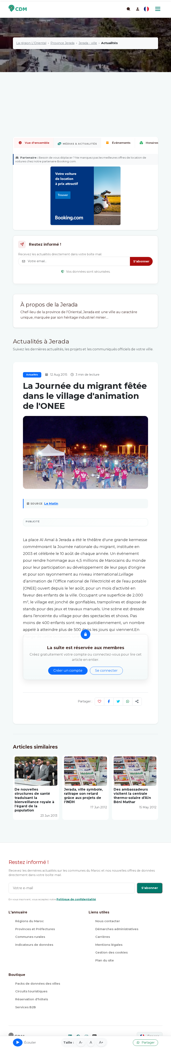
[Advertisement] (85, 91)
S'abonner (141, 261)
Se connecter (106, 671)
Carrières (102, 937)
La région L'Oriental (31, 43)
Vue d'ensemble (37, 142)
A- (81, 1042)
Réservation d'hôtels (31, 999)
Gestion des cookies (111, 952)
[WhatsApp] (127, 702)
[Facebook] (109, 702)
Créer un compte (67, 671)
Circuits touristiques (31, 991)
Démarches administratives (116, 929)
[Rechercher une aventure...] (128, 9)
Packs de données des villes (37, 983)
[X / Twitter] (118, 702)
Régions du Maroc (29, 921)
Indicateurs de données (34, 945)
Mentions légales (108, 945)
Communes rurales (30, 937)
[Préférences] (146, 8)
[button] (137, 9)
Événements (121, 142)
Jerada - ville (88, 43)
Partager (148, 1042)
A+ (101, 1042)
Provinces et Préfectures (35, 929)
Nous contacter (107, 921)
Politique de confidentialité (76, 899)
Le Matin (51, 503)
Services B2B (25, 1007)
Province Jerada (62, 43)
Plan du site (104, 960)
